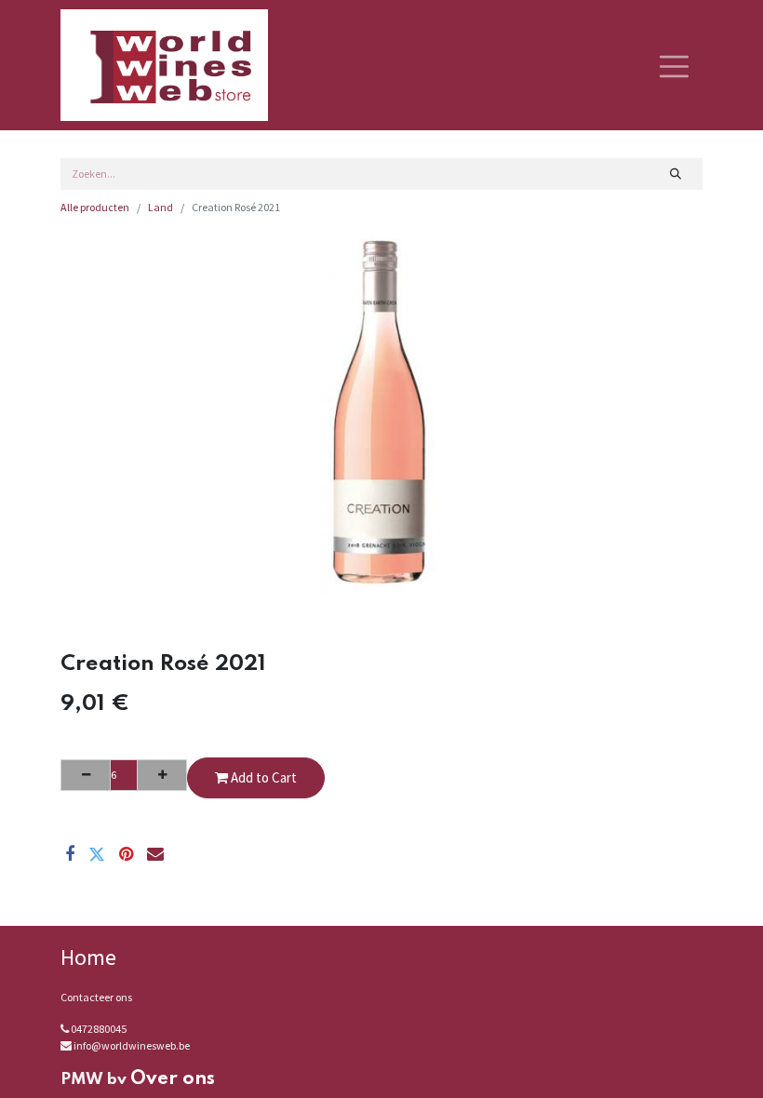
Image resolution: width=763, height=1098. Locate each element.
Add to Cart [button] (262, 777)
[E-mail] (155, 854)
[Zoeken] (676, 174)
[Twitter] (96, 854)
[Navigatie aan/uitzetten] (674, 65)
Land (160, 207)
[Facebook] (69, 854)
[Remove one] (85, 775)
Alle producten (94, 207)
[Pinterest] (126, 854)
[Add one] (162, 775)
